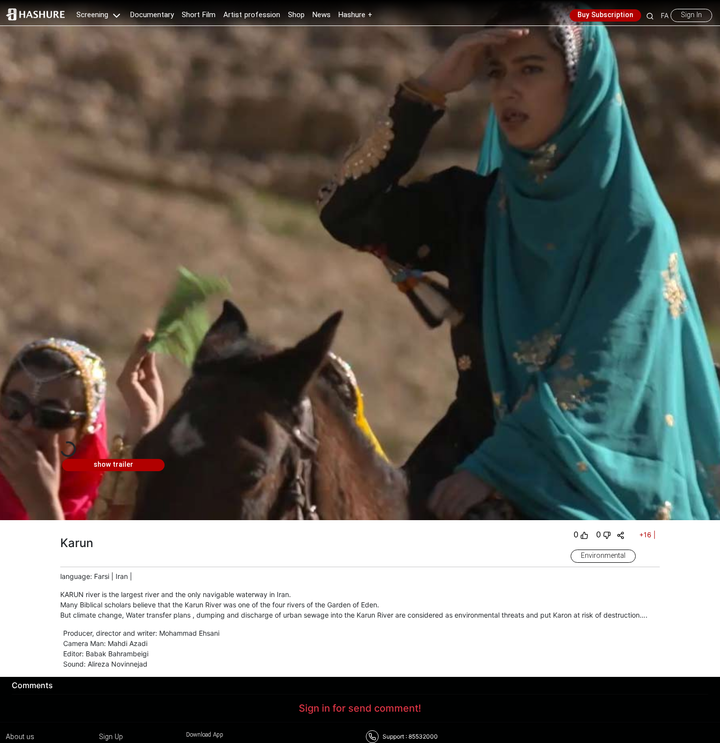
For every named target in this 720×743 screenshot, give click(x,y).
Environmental (603, 556)
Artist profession (251, 15)
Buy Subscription (605, 15)
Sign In (691, 15)
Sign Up (111, 737)
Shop (296, 15)
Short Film (199, 15)
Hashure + (355, 15)
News (321, 15)
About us (20, 737)
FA (665, 15)
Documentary (152, 15)
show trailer (113, 464)
